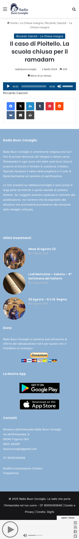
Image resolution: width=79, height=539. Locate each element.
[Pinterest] (50, 106)
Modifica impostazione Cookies (22, 468)
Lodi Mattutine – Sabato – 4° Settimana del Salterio (50, 276)
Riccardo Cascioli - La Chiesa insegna (39, 36)
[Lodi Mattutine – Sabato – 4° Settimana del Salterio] (14, 283)
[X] (20, 106)
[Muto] (59, 86)
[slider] (68, 86)
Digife (50, 511)
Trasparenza (10, 473)
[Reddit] (59, 106)
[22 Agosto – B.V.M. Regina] (14, 308)
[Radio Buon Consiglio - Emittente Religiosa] (19, 9)
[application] (39, 86)
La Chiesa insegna (31, 23)
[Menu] (5, 10)
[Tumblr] (40, 106)
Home (14, 23)
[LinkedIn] (30, 106)
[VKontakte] (11, 115)
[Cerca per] (74, 10)
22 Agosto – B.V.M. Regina (47, 299)
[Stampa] (30, 115)
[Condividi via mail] (20, 115)
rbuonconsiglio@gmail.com (20, 448)
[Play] (8, 86)
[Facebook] (11, 106)
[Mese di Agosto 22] (14, 258)
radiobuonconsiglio (25, 69)
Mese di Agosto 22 (42, 249)
